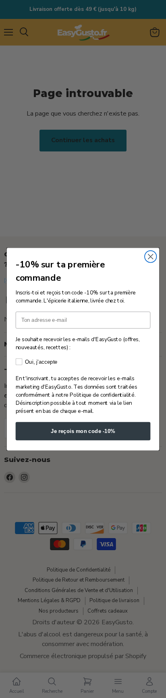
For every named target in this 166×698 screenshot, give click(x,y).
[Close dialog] (150, 256)
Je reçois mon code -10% (83, 430)
